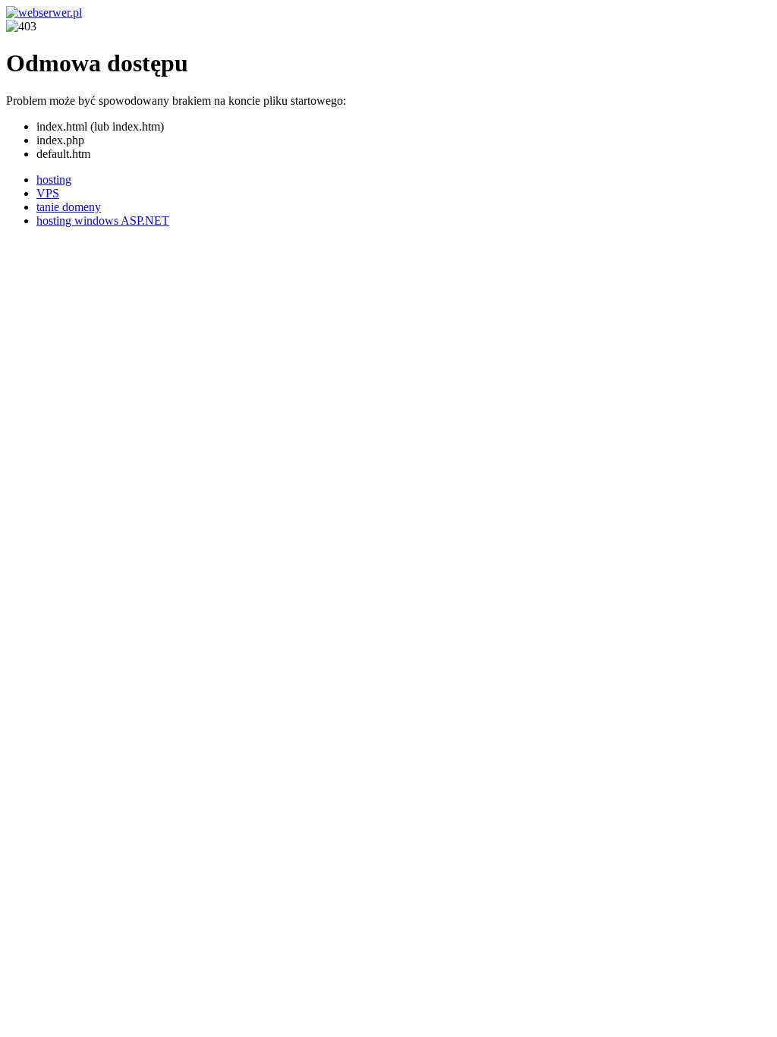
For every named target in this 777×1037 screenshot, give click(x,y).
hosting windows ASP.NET (102, 220)
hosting (53, 179)
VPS (47, 193)
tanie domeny (68, 206)
